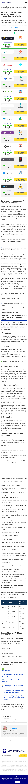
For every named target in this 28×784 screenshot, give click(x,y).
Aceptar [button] (17, 781)
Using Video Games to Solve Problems (11, 719)
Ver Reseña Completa (8, 42)
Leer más (23, 779)
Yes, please (23, 755)
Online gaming (6, 718)
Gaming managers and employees (10, 721)
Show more (14, 27)
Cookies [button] (11, 781)
